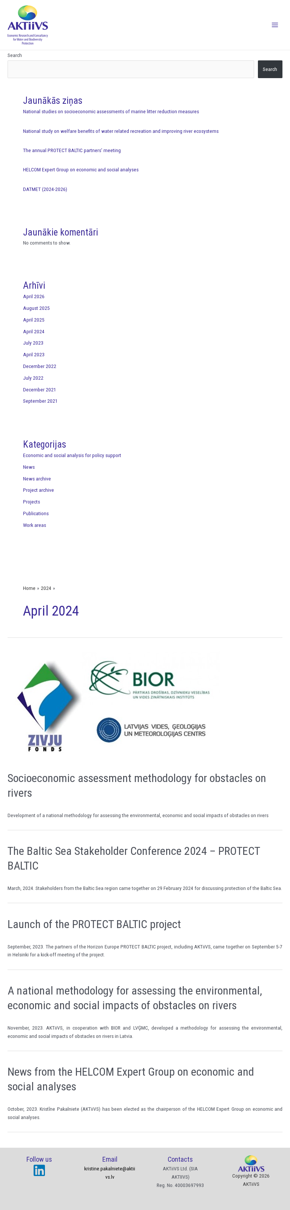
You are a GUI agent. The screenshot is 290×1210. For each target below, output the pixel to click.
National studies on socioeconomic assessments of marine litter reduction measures (111, 111)
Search (15, 55)
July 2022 (33, 378)
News (29, 467)
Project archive (38, 490)
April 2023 (34, 354)
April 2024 (34, 331)
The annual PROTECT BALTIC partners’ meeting (72, 150)
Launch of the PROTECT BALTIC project (94, 924)
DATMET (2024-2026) (45, 189)
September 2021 (40, 401)
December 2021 (39, 389)
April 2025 (34, 320)
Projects (31, 502)
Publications (36, 513)
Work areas (34, 525)
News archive (37, 479)
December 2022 (39, 366)
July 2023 (33, 343)
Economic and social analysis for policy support (72, 455)
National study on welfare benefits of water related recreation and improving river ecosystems (121, 131)
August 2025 (36, 308)
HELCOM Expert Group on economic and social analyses (81, 169)
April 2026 (34, 296)
